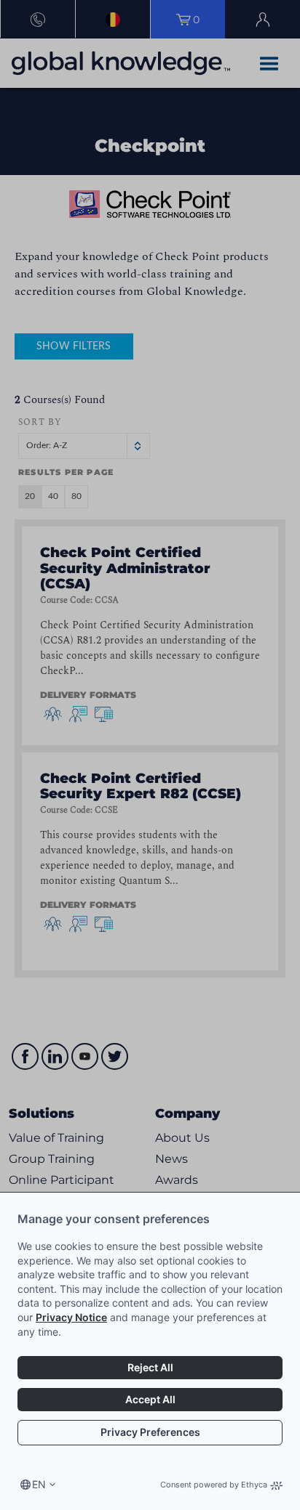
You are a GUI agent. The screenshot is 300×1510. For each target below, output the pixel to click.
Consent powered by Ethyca (213, 1484)
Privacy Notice (71, 1317)
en (39, 1484)
